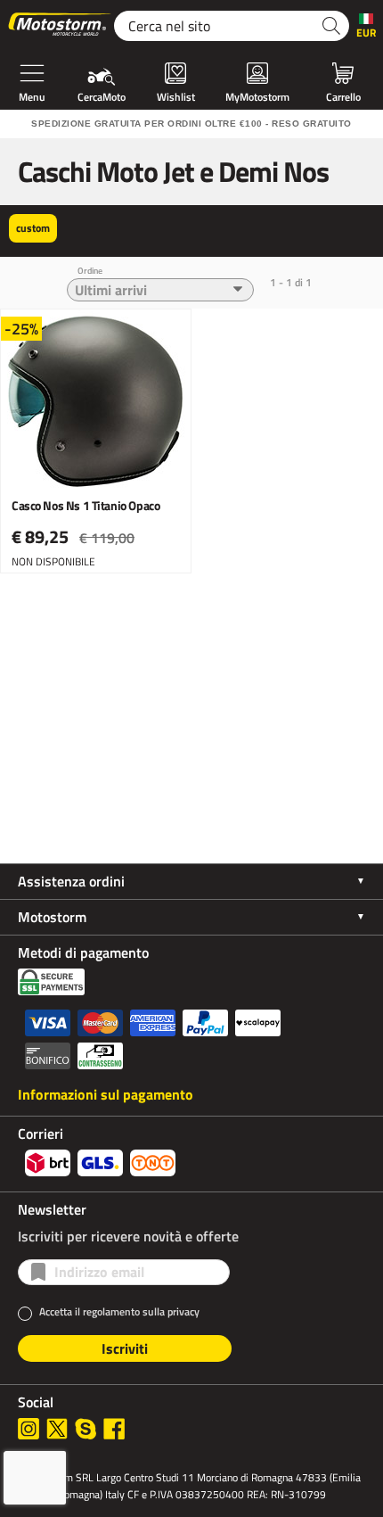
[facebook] (114, 1428)
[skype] (85, 1428)
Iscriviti (125, 1348)
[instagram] (28, 1428)
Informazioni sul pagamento (105, 1094)
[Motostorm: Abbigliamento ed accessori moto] (60, 26)
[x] (57, 1428)
